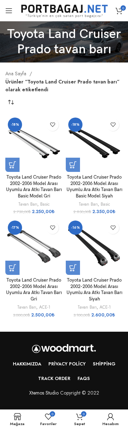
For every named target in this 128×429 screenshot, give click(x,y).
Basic (45, 204)
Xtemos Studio (44, 392)
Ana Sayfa (16, 73)
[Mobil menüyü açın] (9, 11)
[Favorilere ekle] (52, 125)
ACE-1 (44, 307)
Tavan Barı (27, 204)
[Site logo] (64, 9)
